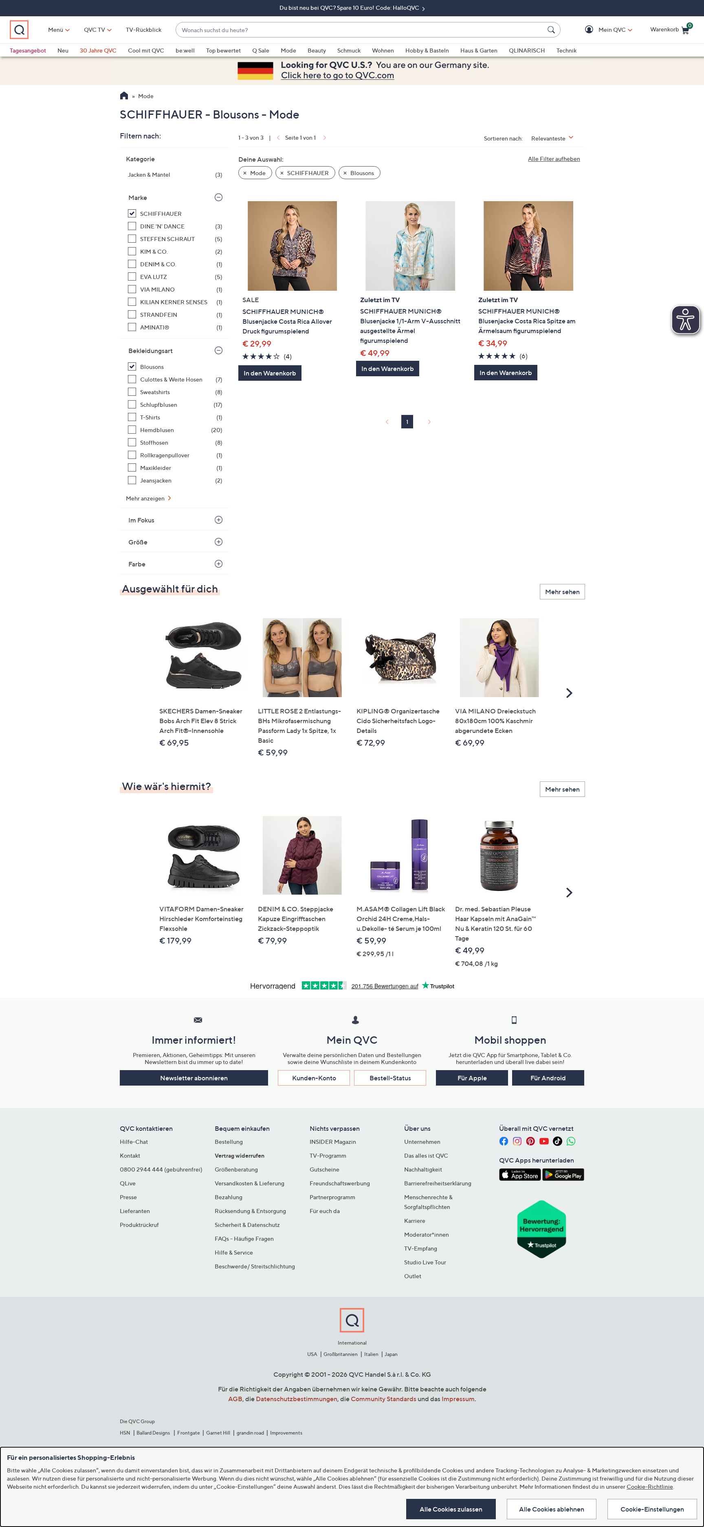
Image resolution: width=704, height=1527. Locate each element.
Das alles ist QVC (426, 1155)
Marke (137, 197)
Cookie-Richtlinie (650, 1486)
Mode (288, 50)
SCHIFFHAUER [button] (307, 172)
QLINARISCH (527, 50)
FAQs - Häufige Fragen (244, 1238)
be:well (185, 50)
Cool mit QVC (146, 50)
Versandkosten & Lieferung (249, 1183)
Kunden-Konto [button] (314, 1078)
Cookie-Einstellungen (652, 1509)
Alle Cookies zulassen (451, 1509)
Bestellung (229, 1141)
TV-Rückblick (143, 29)
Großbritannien (340, 1354)
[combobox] (360, 29)
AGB (235, 1399)
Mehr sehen (562, 592)
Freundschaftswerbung (340, 1183)
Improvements (286, 1433)
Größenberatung (236, 1169)
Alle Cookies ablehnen (551, 1509)
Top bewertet (223, 50)
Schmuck (349, 50)
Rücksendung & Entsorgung (250, 1210)
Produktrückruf (139, 1224)
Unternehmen (422, 1141)
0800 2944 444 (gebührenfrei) (161, 1169)
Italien (371, 1354)
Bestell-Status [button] (390, 1078)
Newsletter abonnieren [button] (194, 1078)
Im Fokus (141, 520)
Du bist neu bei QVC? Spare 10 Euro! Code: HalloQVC (349, 7)
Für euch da (325, 1210)
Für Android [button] (548, 1078)
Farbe (136, 564)
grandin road (250, 1433)
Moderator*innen (426, 1234)
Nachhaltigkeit (423, 1169)
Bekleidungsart (150, 351)
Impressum (458, 1399)
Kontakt (130, 1155)
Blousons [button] (361, 172)
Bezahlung (228, 1197)
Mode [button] (257, 172)
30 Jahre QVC (98, 50)
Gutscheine (324, 1169)
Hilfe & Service (234, 1252)
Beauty (317, 50)
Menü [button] (55, 29)
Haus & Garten (478, 50)
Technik (566, 50)
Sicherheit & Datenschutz (247, 1224)
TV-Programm (328, 1155)
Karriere (414, 1220)
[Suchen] (552, 29)
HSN (125, 1433)
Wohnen (383, 50)
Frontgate (188, 1433)
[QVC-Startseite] (124, 96)
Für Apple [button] (472, 1078)
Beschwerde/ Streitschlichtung (255, 1266)
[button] (600, 30)
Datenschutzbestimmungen (296, 1399)
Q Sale (260, 50)
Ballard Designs (153, 1433)
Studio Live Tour (425, 1262)
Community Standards (383, 1399)
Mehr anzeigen (146, 498)
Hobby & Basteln (427, 50)
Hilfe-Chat (134, 1141)
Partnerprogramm (332, 1197)
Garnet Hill (218, 1433)
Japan (391, 1354)
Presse (128, 1197)
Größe (137, 542)
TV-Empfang (420, 1248)
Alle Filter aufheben (554, 158)
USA (312, 1354)
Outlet (412, 1275)
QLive (128, 1183)
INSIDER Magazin (333, 1141)
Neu (62, 50)
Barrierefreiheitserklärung (437, 1183)
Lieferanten (135, 1210)
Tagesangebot (28, 50)
